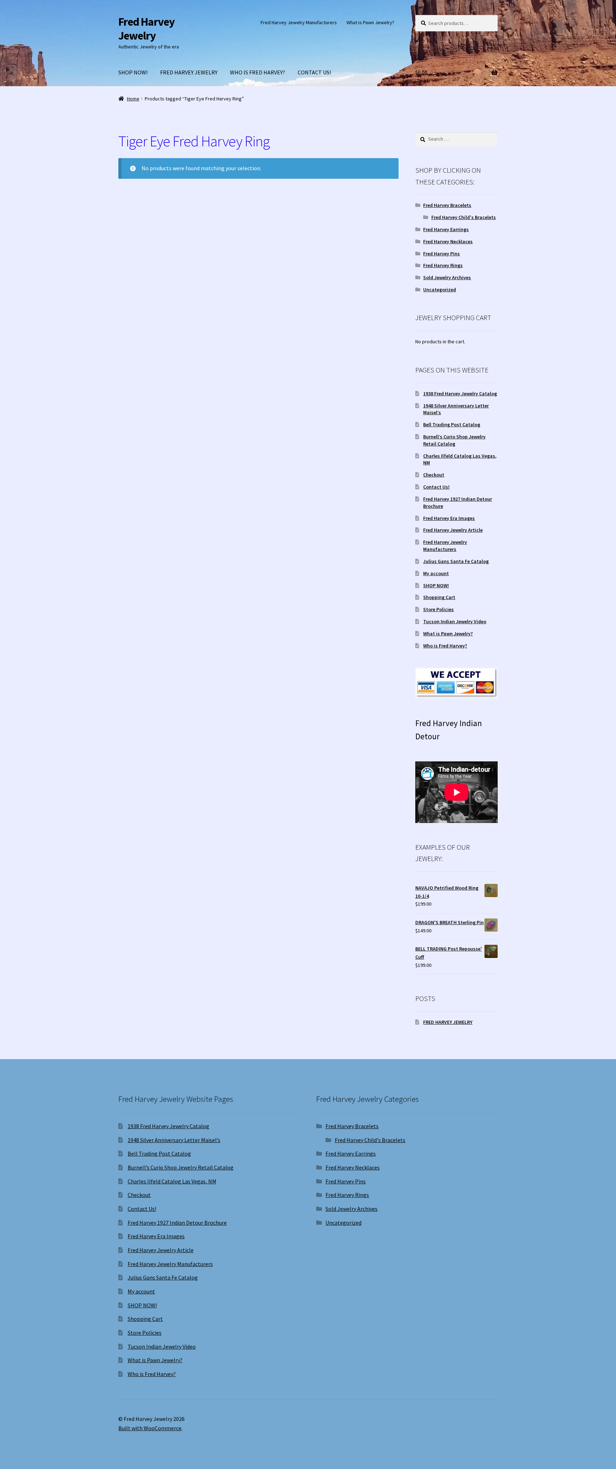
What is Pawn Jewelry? (370, 22)
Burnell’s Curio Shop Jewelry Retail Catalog (454, 440)
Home (133, 98)
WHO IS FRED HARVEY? (257, 72)
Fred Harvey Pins (441, 253)
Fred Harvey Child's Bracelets (463, 217)
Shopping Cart (439, 597)
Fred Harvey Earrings (446, 229)
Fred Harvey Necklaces (448, 241)
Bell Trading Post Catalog (451, 424)
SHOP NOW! (133, 72)
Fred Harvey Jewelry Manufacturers (299, 22)
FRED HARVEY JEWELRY (188, 72)
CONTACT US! (314, 72)
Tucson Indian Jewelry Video (454, 621)
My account (436, 573)
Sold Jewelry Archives (447, 277)
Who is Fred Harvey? (445, 645)
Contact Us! (436, 487)
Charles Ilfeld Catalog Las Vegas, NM (172, 1181)
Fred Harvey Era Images (449, 518)
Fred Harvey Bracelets (447, 205)
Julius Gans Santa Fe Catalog (456, 561)
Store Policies (438, 609)
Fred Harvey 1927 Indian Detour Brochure (177, 1222)
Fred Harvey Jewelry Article (453, 530)
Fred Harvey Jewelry (146, 29)
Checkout (433, 475)
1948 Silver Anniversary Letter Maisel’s (174, 1140)
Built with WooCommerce (149, 1428)
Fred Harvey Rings (443, 265)
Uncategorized (439, 289)
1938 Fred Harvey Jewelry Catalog (460, 393)
